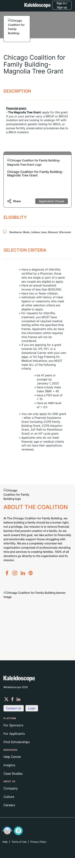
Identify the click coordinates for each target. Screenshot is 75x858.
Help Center (12, 757)
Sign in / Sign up (62, 5)
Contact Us (13, 708)
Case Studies (12, 773)
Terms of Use (19, 841)
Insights (9, 765)
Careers (9, 805)
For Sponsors (13, 725)
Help (5, 841)
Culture (8, 797)
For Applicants (14, 733)
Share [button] (17, 201)
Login (31, 708)
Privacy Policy (38, 841)
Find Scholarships (16, 742)
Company (10, 788)
